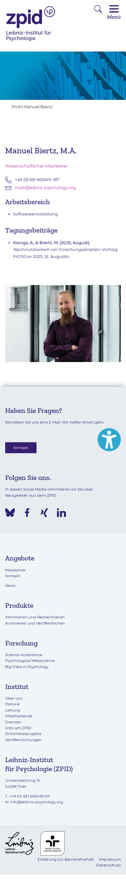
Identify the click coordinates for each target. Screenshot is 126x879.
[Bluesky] (10, 512)
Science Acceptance (23, 655)
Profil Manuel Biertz (32, 106)
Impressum (110, 859)
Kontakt (20, 447)
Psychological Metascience (30, 660)
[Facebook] (27, 512)
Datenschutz (108, 865)
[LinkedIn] (61, 512)
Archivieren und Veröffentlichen (35, 623)
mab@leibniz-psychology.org (45, 187)
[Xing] (44, 512)
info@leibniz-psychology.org (36, 802)
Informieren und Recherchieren (35, 617)
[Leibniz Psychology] (31, 40)
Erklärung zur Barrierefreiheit (65, 859)
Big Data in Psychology (26, 666)
